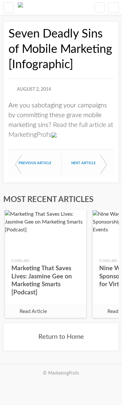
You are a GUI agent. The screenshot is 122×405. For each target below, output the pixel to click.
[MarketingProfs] (20, 7)
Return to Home (61, 337)
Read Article (33, 311)
